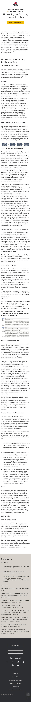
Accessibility (15, 677)
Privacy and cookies (15, 683)
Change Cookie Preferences (15, 690)
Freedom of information (15, 680)
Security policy (15, 686)
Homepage (15, 673)
